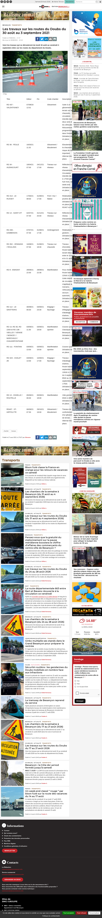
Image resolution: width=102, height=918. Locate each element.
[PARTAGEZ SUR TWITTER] (42, 39)
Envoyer (80, 701)
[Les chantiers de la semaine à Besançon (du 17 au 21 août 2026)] (12, 727)
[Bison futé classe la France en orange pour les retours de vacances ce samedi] (12, 470)
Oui (78, 681)
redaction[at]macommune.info (12, 869)
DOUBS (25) (29, 513)
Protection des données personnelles (17, 838)
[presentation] (74, 503)
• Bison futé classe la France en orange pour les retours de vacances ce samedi (87, 87)
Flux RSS (7, 841)
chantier (6, 431)
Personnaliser (94, 913)
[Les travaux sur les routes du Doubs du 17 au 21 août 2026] (12, 749)
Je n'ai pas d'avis (82, 686)
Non (78, 684)
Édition (55, 6)
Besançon (6, 25)
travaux (13, 431)
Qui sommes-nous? (10, 833)
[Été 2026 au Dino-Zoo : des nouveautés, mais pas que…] (87, 336)
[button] (97, 2)
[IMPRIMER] (55, 39)
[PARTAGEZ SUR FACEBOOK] (38, 39)
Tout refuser (81, 913)
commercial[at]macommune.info (13, 874)
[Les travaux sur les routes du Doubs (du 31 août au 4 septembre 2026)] (12, 519)
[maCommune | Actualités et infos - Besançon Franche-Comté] (44, 6)
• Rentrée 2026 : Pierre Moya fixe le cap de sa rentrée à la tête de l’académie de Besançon (86, 67)
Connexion (94, 322)
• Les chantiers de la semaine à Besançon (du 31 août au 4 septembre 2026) (87, 95)
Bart (27, 586)
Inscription (80, 322)
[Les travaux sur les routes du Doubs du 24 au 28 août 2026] (12, 572)
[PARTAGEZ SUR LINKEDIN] (46, 39)
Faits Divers (35, 665)
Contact (6, 830)
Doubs (27, 665)
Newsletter (9, 851)
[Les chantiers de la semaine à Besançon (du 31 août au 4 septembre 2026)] (12, 495)
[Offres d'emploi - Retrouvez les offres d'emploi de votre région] (87, 171)
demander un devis (12, 879)
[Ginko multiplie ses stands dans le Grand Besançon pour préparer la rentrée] (12, 644)
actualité (37, 489)
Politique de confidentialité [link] (51, 916)
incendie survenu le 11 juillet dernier (44, 596)
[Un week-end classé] (12, 794)
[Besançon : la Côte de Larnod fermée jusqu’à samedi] (12, 768)
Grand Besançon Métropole (35, 638)
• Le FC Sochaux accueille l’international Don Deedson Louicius (86, 74)
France (27, 465)
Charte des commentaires (12, 836)
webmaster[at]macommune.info (12, 891)
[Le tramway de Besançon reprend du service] (12, 703)
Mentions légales (10, 843)
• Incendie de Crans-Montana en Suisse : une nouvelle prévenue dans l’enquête (86, 80)
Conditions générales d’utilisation (15, 846)
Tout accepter (68, 913)
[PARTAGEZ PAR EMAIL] (50, 39)
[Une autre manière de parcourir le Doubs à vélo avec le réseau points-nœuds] (87, 446)
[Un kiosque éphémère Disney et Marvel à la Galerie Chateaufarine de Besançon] (87, 266)
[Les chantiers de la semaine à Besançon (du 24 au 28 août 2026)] (12, 622)
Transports (17, 25)
